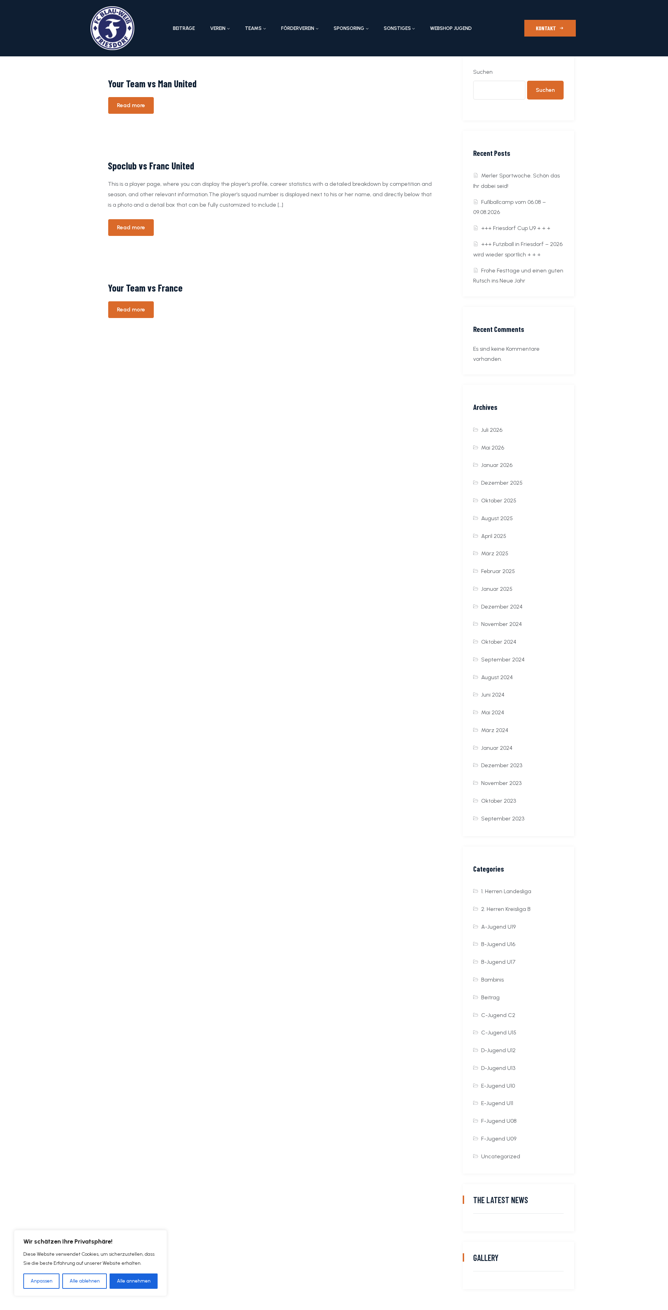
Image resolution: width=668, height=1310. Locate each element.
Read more (131, 105)
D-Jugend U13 (498, 1068)
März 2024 (494, 730)
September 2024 (503, 659)
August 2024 (497, 677)
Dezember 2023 (501, 765)
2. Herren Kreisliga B (506, 909)
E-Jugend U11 (497, 1103)
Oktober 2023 (498, 800)
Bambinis (492, 979)
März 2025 (494, 553)
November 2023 (501, 783)
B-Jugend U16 (498, 944)
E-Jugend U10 (498, 1085)
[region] (90, 1263)
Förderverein (297, 28)
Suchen (483, 72)
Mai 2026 (492, 447)
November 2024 (501, 624)
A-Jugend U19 (498, 926)
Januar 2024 (496, 748)
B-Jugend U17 (498, 962)
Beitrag (490, 997)
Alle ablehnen (85, 1281)
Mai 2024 (492, 712)
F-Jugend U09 (498, 1138)
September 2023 (502, 818)
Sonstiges (397, 28)
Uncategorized (500, 1156)
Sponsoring (349, 28)
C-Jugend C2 (498, 1015)
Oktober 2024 (498, 641)
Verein (217, 28)
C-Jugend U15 (498, 1032)
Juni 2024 (492, 694)
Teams (253, 28)
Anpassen (42, 1281)
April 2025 (493, 536)
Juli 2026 (491, 430)
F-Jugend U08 (499, 1121)
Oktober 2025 (498, 500)
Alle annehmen (134, 1281)
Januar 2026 (496, 465)
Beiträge (184, 28)
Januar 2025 (496, 589)
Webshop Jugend (451, 28)
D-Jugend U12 (498, 1050)
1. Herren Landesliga (506, 891)
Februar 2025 (498, 571)
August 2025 (497, 518)
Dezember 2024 (502, 606)
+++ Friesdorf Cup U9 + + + (515, 228)
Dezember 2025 (502, 482)
